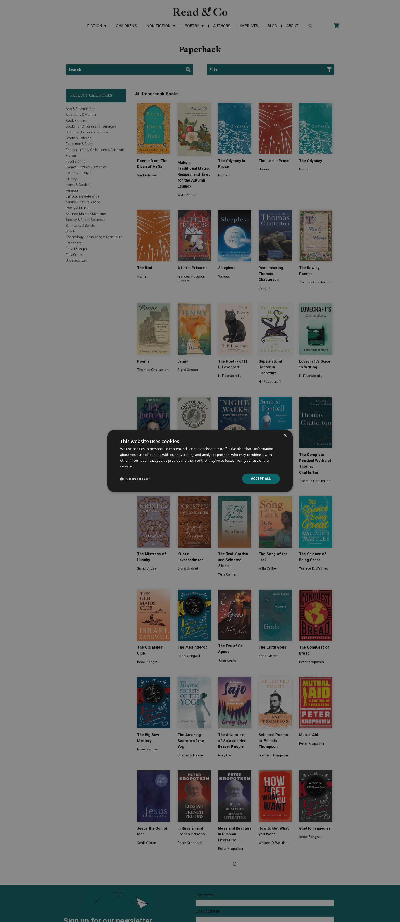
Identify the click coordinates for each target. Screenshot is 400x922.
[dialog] (200, 461)
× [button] (285, 435)
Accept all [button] (261, 478)
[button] (135, 478)
